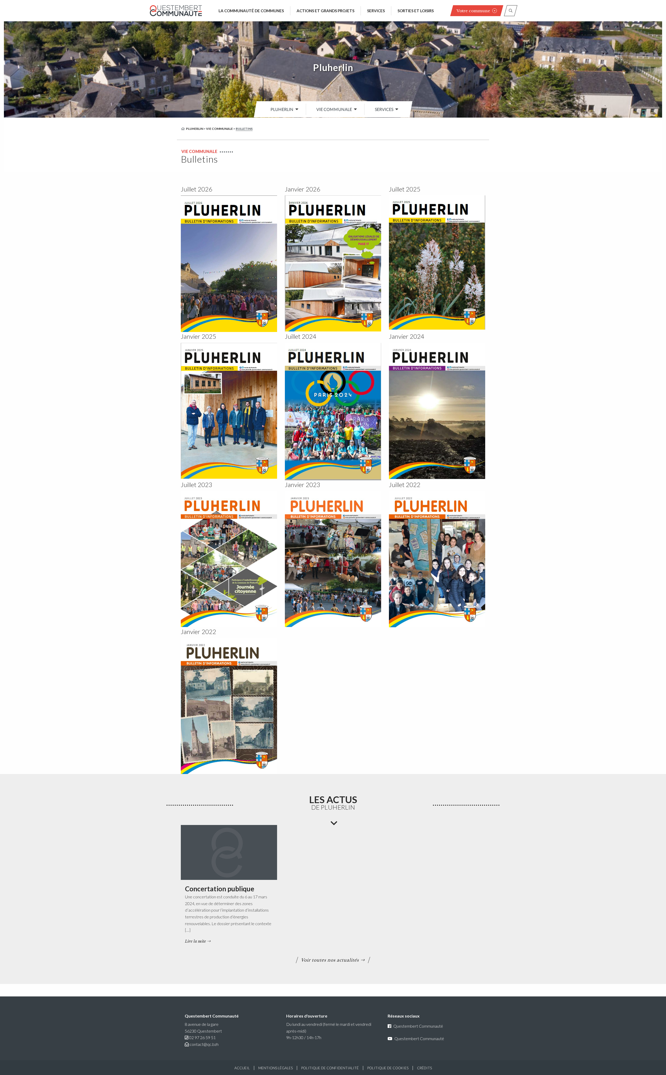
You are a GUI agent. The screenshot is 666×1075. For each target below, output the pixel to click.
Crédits (424, 1068)
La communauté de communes (251, 10)
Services (376, 10)
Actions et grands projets (325, 10)
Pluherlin (333, 67)
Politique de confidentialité (330, 1068)
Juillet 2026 (196, 189)
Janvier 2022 (198, 631)
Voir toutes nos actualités (330, 960)
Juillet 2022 (404, 484)
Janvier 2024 (406, 336)
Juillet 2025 (404, 189)
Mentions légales (275, 1068)
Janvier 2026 (302, 189)
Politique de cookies (387, 1068)
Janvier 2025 (198, 336)
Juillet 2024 (300, 336)
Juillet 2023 (196, 484)
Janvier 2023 (302, 484)
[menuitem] (283, 109)
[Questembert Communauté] (176, 10)
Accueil (242, 1068)
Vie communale (334, 109)
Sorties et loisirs (416, 10)
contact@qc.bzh (204, 1044)
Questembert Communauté (418, 1025)
